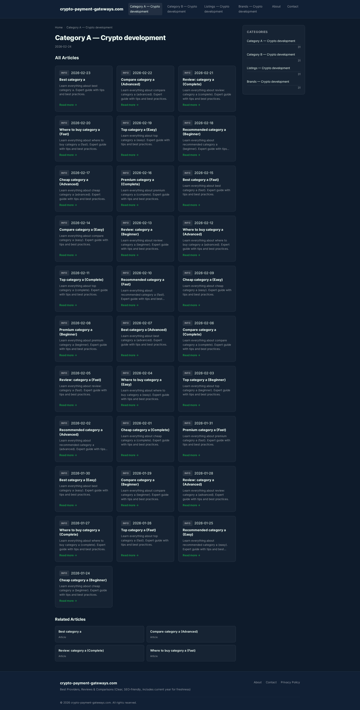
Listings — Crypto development (216, 9)
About (276, 6)
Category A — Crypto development (145, 9)
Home (59, 27)
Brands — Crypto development (250, 9)
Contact (292, 6)
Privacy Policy (290, 682)
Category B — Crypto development (182, 9)
